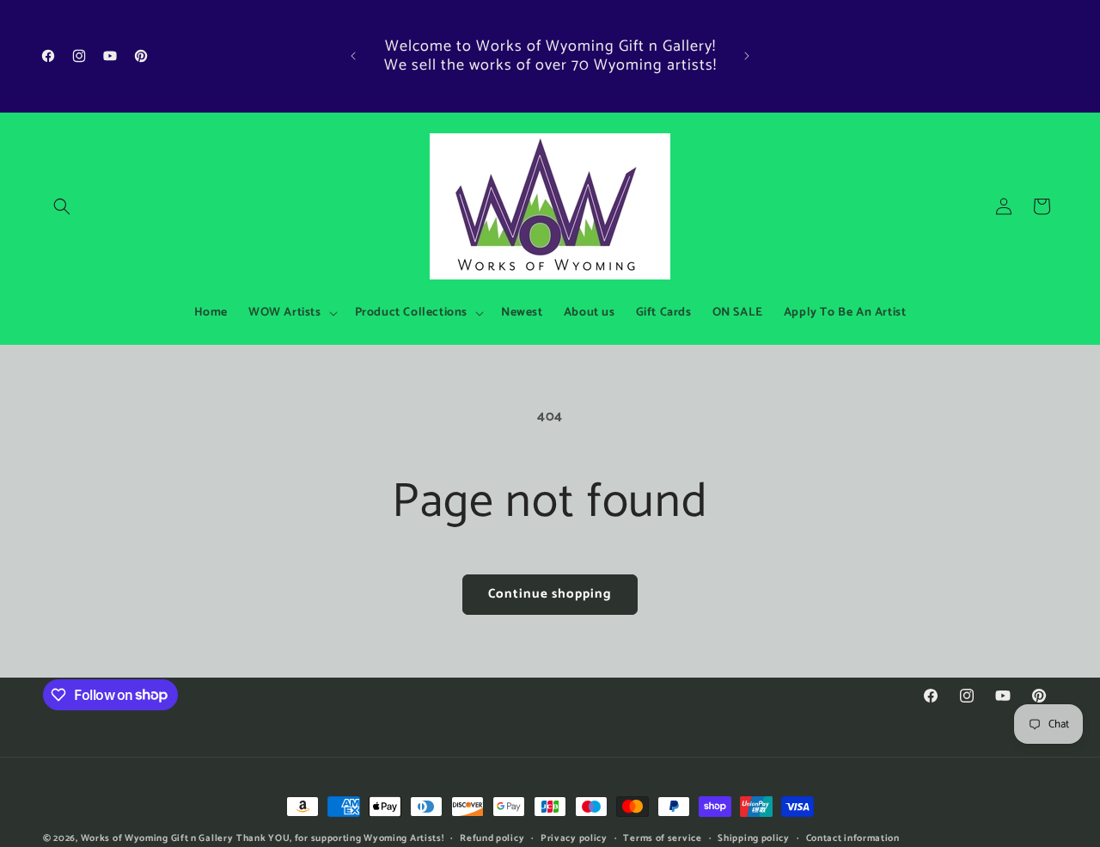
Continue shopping (550, 594)
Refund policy (492, 837)
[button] (62, 206)
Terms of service (662, 837)
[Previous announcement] (353, 56)
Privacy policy (574, 837)
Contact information (853, 837)
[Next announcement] (747, 56)
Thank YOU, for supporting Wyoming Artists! (339, 838)
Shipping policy (754, 837)
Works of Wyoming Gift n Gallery (157, 838)
